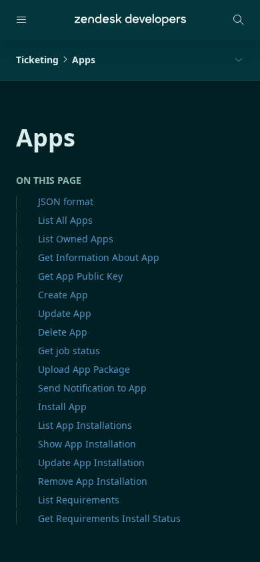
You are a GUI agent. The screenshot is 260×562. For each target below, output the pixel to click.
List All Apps (65, 220)
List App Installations (85, 425)
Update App (64, 313)
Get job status (69, 350)
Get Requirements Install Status (109, 518)
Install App (62, 406)
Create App (63, 294)
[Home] (130, 20)
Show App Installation (87, 443)
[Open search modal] (238, 20)
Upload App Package (84, 369)
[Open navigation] (21, 20)
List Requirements (78, 499)
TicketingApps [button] (55, 59)
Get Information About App (98, 257)
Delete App (62, 332)
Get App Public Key (80, 276)
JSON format (65, 201)
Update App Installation (91, 462)
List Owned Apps (75, 238)
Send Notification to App (92, 388)
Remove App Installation (92, 481)
